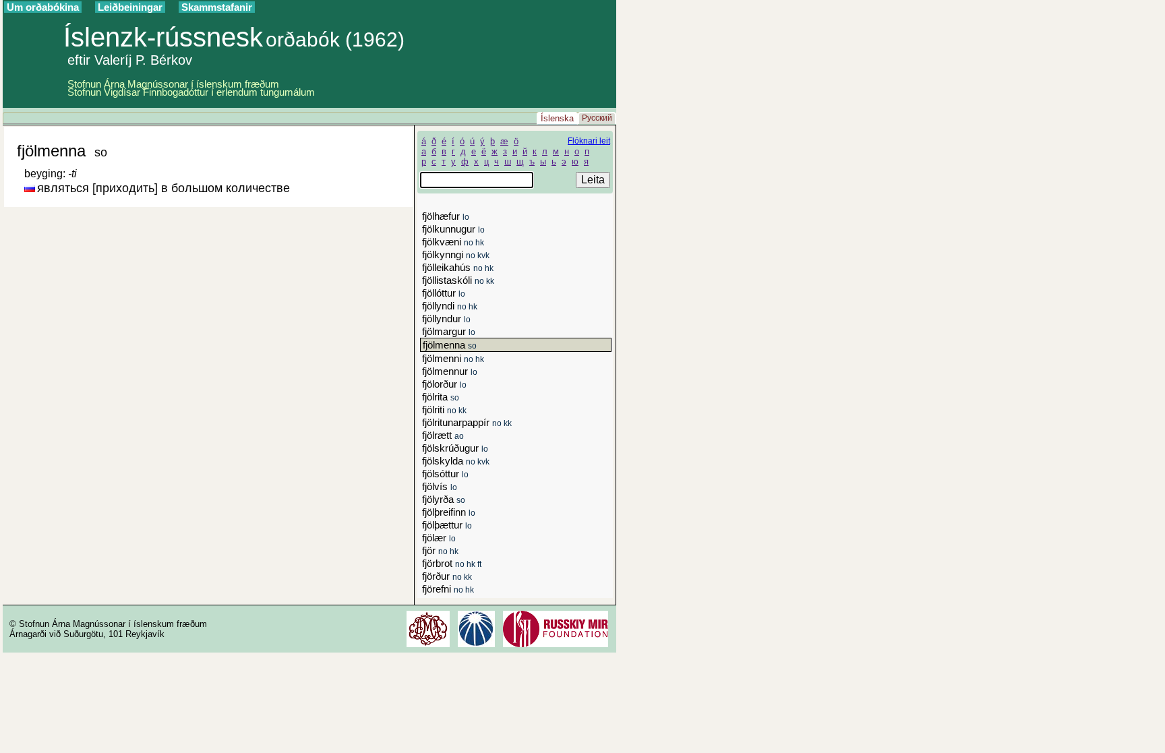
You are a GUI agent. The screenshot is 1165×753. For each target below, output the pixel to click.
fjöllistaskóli (458, 280)
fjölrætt (443, 435)
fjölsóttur (445, 473)
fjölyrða (443, 499)
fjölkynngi (455, 254)
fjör (440, 550)
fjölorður (444, 384)
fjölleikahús (458, 267)
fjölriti (444, 409)
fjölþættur (447, 525)
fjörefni (448, 589)
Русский (597, 118)
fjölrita (440, 396)
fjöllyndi (449, 305)
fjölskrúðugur (455, 448)
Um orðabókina (43, 7)
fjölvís (439, 486)
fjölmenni (453, 358)
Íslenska (557, 118)
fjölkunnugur (453, 229)
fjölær (439, 537)
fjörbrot (451, 563)
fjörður (447, 576)
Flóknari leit (589, 141)
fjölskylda (455, 460)
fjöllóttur (443, 293)
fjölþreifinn (448, 512)
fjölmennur (449, 371)
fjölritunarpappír (467, 422)
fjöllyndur (446, 318)
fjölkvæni (453, 241)
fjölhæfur (445, 216)
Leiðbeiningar (130, 7)
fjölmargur (448, 331)
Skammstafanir (216, 7)
